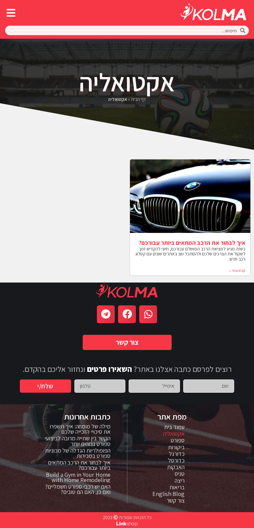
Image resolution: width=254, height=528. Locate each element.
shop (127, 524)
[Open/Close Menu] (11, 13)
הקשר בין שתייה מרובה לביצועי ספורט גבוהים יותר (77, 440)
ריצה (180, 480)
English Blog (168, 494)
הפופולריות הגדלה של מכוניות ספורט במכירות (77, 453)
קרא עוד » (237, 270)
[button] (127, 342)
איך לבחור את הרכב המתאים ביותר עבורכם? (192, 242)
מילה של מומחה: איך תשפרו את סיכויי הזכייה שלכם (80, 428)
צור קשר (176, 500)
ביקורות (176, 447)
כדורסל (176, 460)
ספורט (178, 440)
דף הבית (138, 99)
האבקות (176, 467)
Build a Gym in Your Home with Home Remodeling (78, 477)
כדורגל (177, 454)
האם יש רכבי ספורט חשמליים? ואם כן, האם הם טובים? (77, 489)
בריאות (177, 487)
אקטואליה (174, 433)
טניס (180, 473)
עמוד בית (174, 427)
